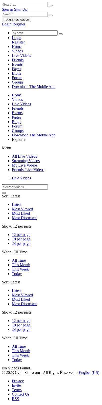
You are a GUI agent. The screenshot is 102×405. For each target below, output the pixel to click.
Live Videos (21, 55)
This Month (21, 265)
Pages (16, 69)
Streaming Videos (26, 161)
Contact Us (20, 394)
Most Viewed (22, 209)
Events (17, 64)
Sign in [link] (8, 9)
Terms (17, 390)
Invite (16, 385)
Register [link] (18, 24)
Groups (18, 82)
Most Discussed (24, 218)
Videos (17, 51)
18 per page (21, 239)
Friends (18, 60)
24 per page (21, 243)
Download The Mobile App (33, 87)
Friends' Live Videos (28, 170)
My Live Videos (24, 165)
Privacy (18, 381)
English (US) (89, 372)
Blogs (16, 73)
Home (17, 46)
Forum (17, 78)
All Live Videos (24, 156)
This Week (20, 269)
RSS (15, 399)
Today (17, 274)
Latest (16, 204)
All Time (19, 260)
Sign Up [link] (20, 9)
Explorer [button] (19, 139)
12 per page (21, 235)
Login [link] (7, 24)
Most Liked (21, 213)
